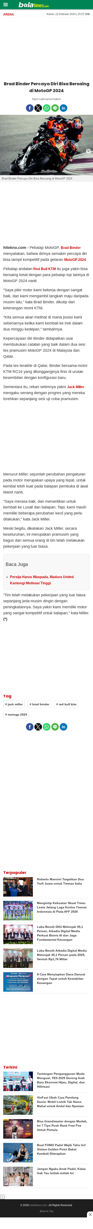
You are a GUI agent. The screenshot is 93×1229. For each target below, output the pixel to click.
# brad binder (39, 704)
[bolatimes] (34, 5)
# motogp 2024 (16, 714)
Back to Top (46, 1211)
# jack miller (14, 704)
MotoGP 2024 (75, 260)
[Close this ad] (90, 1214)
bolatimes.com (38, 1205)
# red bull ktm (66, 704)
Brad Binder (71, 248)
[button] (5, 4)
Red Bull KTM (44, 269)
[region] (46, 48)
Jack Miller (75, 387)
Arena (8, 14)
